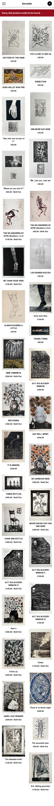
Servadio (27, 3)
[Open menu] (4, 3)
